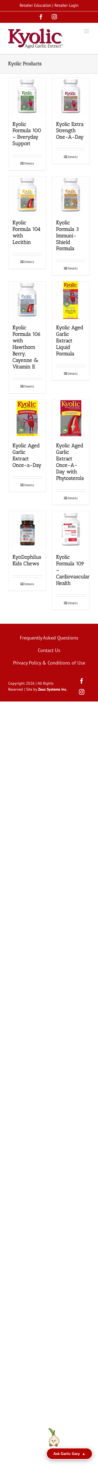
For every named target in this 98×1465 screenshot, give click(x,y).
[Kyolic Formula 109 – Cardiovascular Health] (71, 529)
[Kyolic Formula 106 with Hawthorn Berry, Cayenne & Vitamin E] (27, 300)
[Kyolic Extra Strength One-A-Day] (71, 97)
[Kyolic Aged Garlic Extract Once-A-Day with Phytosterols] (71, 418)
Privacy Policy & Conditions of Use (49, 663)
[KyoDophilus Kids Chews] (27, 529)
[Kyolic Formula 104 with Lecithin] (27, 195)
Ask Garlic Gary (69, 1454)
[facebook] (81, 681)
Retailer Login (66, 5)
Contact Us (49, 650)
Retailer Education (35, 5)
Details (29, 163)
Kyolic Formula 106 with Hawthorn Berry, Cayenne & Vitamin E (27, 347)
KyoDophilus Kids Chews (27, 560)
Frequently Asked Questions (49, 638)
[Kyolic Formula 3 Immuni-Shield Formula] (71, 195)
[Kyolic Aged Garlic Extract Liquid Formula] (71, 300)
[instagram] (81, 692)
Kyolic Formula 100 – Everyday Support (27, 134)
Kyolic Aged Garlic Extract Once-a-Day (27, 455)
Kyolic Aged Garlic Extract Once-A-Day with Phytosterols (70, 461)
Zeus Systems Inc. (52, 689)
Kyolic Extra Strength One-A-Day (70, 130)
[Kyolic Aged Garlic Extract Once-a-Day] (27, 418)
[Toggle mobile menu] (87, 31)
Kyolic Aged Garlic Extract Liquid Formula (69, 340)
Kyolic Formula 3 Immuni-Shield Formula (67, 235)
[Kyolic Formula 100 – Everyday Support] (27, 97)
